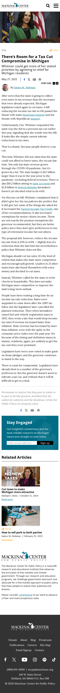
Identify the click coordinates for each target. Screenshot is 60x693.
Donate (12, 639)
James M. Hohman (25, 87)
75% (54, 83)
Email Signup (24, 650)
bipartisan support (34, 114)
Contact (39, 650)
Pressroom (45, 639)
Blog (4, 50)
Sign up (45, 443)
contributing (25, 594)
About (23, 639)
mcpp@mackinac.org (40, 669)
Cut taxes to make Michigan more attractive (18, 490)
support (35, 118)
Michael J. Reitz (10, 495)
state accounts (41, 183)
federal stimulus (27, 187)
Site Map (45, 645)
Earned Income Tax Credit (36, 208)
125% (57, 83)
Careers (32, 645)
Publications (17, 645)
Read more (7, 499)
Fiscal (55, 50)
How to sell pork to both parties (22, 532)
